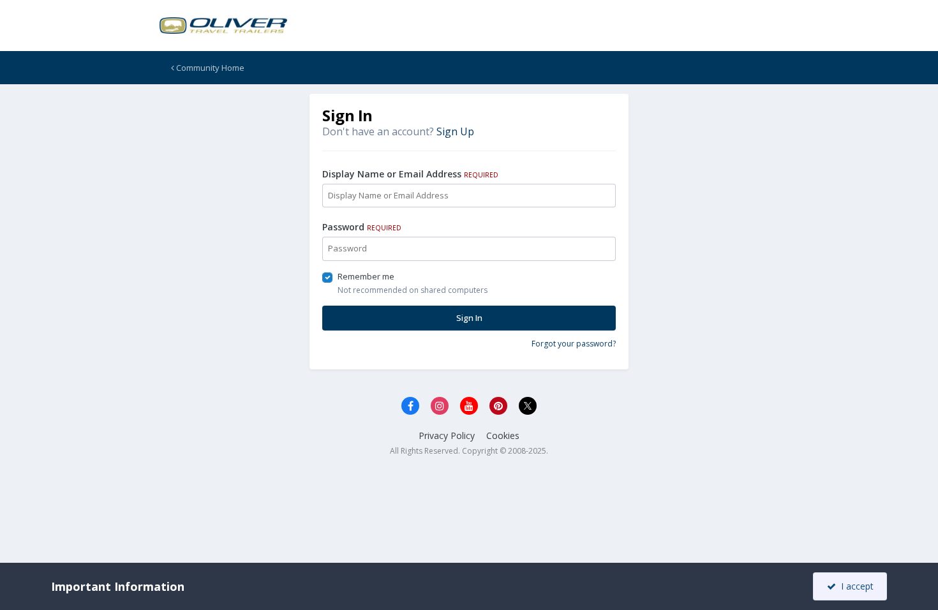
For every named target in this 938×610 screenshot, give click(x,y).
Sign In (469, 318)
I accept (855, 586)
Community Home (209, 67)
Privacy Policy (447, 435)
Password (361, 227)
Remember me (366, 276)
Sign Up (455, 131)
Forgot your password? (574, 343)
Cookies (502, 435)
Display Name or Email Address (410, 174)
